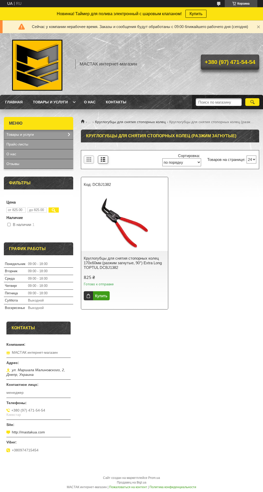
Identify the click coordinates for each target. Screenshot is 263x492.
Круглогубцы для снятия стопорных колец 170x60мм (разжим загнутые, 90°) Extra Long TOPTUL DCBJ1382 (123, 263)
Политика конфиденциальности (172, 487)
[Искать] (252, 102)
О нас (90, 102)
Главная (14, 102)
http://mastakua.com (28, 432)
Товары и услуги (50, 102)
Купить (196, 14)
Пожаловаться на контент (128, 487)
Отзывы (12, 164)
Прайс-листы (17, 144)
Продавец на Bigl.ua (131, 482)
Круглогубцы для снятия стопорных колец (130, 122)
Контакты (116, 102)
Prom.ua (154, 478)
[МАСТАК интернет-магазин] (37, 64)
